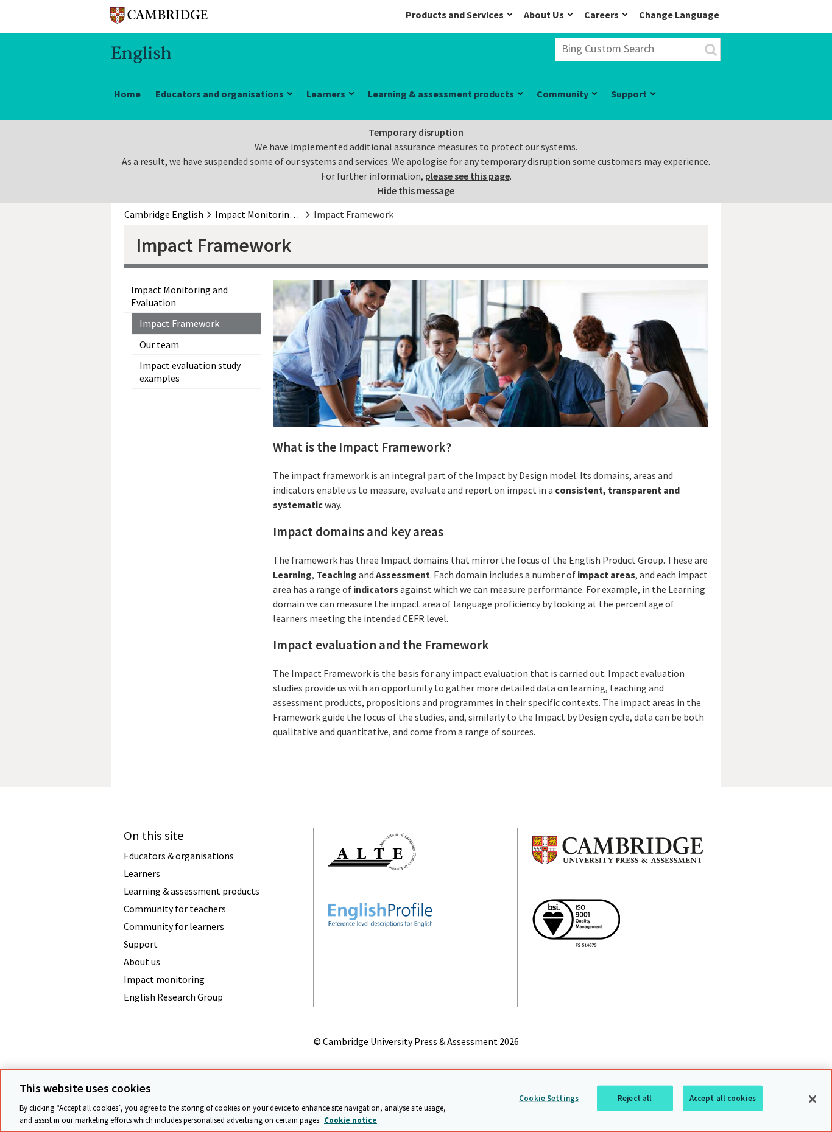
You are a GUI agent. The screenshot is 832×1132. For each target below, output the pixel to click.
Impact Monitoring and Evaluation (179, 296)
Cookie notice (350, 1119)
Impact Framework (179, 323)
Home (127, 94)
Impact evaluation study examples (190, 371)
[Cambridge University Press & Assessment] (617, 888)
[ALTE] (372, 892)
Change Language (679, 15)
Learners (325, 94)
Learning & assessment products (441, 94)
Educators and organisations (219, 94)
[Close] (812, 1099)
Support (629, 94)
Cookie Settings (549, 1098)
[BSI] (576, 969)
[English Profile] (380, 949)
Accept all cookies (722, 1098)
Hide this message (416, 190)
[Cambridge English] (159, 18)
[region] (416, 1100)
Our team (159, 344)
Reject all (635, 1098)
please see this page (467, 176)
